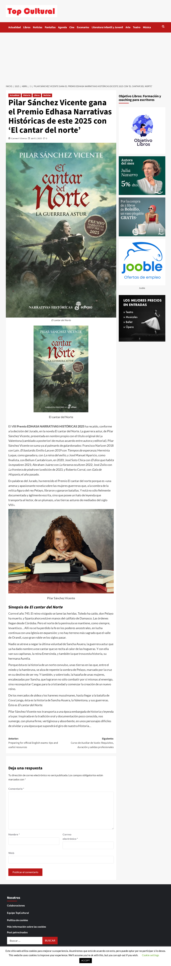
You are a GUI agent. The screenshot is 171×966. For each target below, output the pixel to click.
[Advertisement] (85, 57)
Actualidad (14, 27)
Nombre (14, 834)
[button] (163, 26)
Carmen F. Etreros (19, 138)
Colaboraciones (16, 905)
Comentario (16, 788)
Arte (128, 27)
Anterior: (33, 743)
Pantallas (50, 27)
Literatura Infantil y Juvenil (107, 27)
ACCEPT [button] (85, 960)
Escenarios (83, 27)
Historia (26, 95)
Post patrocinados (17, 932)
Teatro (136, 27)
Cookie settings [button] (150, 955)
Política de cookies (17, 920)
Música (147, 27)
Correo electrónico (70, 836)
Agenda (62, 27)
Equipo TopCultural (18, 912)
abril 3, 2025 (36, 138)
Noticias (37, 27)
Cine (71, 27)
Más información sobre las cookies (26, 926)
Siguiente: (92, 743)
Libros (26, 27)
